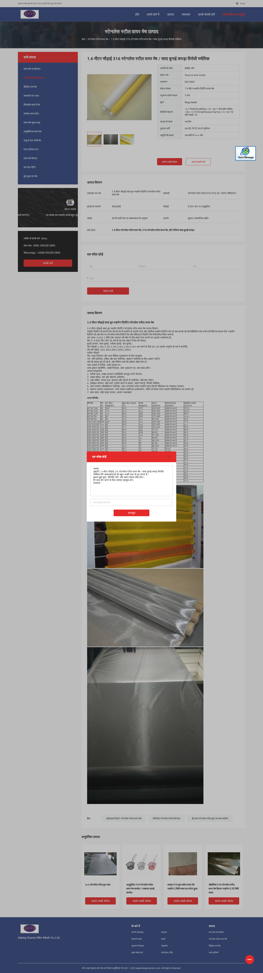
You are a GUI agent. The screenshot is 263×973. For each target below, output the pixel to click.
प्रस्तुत (131, 513)
